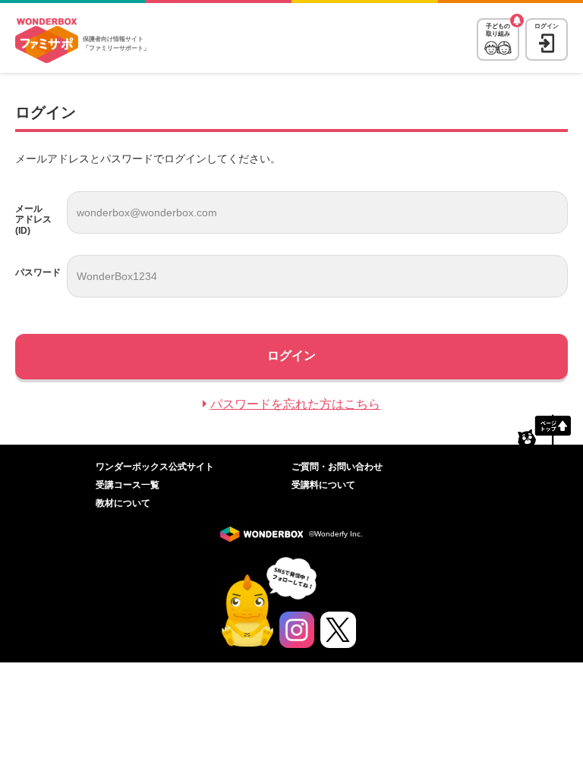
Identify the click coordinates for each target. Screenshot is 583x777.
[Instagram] (297, 630)
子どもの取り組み (498, 30)
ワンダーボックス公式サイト (155, 466)
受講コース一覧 (127, 485)
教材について (123, 503)
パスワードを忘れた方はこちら (295, 404)
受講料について (323, 485)
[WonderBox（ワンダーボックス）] (264, 534)
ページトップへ (544, 429)
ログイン (546, 26)
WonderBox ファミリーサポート (46, 41)
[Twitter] (338, 630)
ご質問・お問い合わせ (337, 466)
